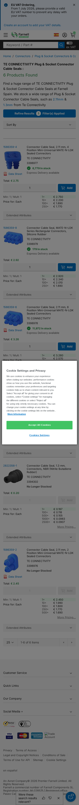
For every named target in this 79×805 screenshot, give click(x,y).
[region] (39, 402)
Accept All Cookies (39, 425)
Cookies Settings (39, 435)
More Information (16, 414)
